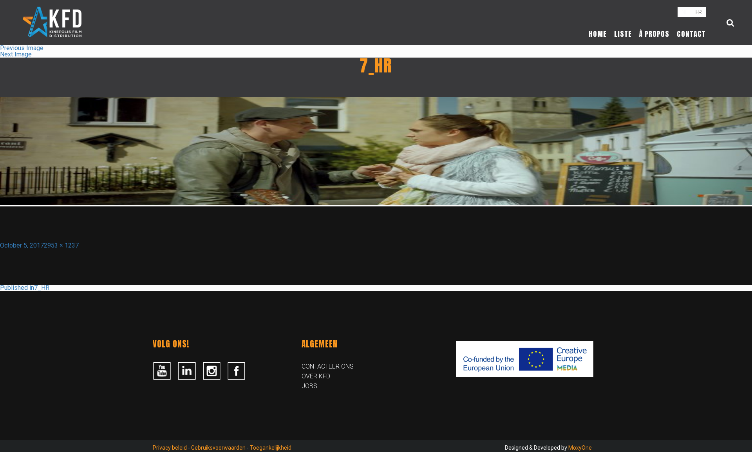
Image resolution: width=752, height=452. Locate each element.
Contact (691, 34)
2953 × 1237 (61, 245)
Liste (623, 34)
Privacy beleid (170, 448)
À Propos (654, 34)
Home (598, 34)
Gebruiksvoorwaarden (218, 448)
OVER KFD (316, 376)
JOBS (309, 386)
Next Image (16, 54)
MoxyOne (580, 448)
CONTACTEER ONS (328, 366)
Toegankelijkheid (270, 448)
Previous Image (21, 48)
